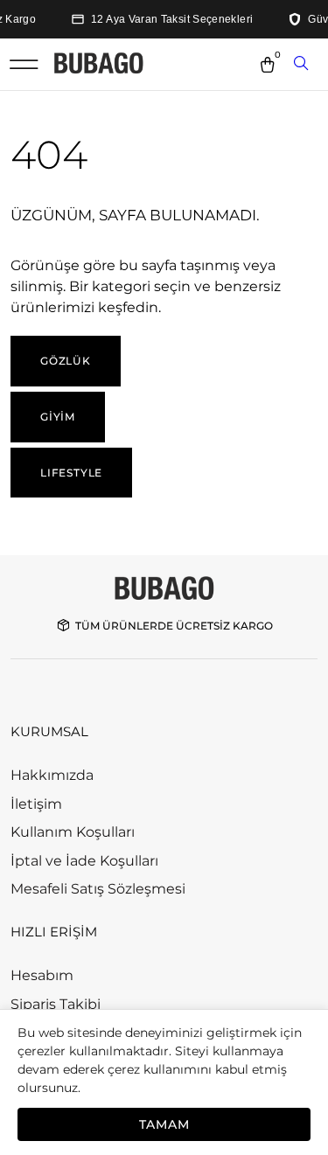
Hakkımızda (52, 775)
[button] (23, 64)
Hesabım (41, 975)
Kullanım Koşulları (72, 832)
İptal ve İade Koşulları (84, 860)
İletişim (36, 804)
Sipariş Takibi (55, 1004)
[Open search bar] (302, 64)
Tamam (164, 1124)
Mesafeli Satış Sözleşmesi (97, 888)
